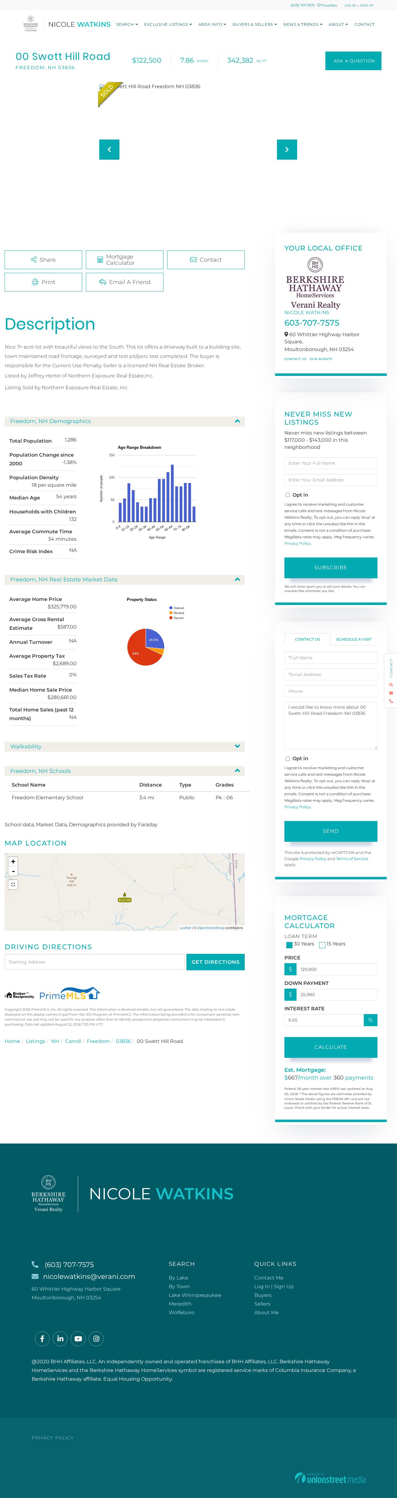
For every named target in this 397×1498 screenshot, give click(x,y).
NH (55, 1041)
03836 (123, 1041)
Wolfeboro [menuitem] (181, 1312)
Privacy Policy (297, 543)
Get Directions (216, 962)
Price (292, 958)
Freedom (98, 1041)
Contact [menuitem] (365, 24)
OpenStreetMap (210, 928)
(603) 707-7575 (302, 5)
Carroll (73, 1041)
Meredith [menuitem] (180, 1304)
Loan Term (300, 936)
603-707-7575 (311, 323)
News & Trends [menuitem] (301, 24)
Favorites (329, 5)
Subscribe (330, 568)
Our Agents (321, 359)
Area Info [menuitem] (210, 24)
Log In (350, 5)
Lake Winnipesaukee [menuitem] (195, 1295)
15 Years (336, 944)
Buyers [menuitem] (263, 1295)
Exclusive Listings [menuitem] (166, 24)
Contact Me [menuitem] (268, 1278)
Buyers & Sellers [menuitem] (253, 24)
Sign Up (366, 5)
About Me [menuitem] (266, 1312)
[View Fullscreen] (13, 884)
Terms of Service (352, 858)
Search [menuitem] (125, 24)
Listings (35, 1041)
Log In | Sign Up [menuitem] (274, 1286)
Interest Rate (304, 1009)
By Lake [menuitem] (178, 1278)
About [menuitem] (336, 24)
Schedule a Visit (354, 639)
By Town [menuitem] (179, 1286)
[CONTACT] (353, 61)
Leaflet (185, 928)
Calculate (330, 1047)
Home (12, 1041)
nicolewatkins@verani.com (89, 1276)
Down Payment (306, 983)
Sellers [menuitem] (262, 1304)
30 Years (304, 944)
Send (331, 831)
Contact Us (295, 359)
